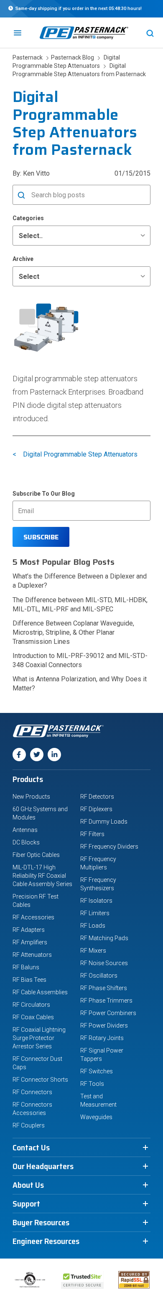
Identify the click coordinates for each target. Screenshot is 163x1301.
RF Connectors (32, 1092)
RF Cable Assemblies (40, 992)
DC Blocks (26, 842)
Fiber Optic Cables (36, 855)
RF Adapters (29, 929)
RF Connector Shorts (40, 1079)
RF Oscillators (98, 975)
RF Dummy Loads (103, 821)
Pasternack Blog (71, 57)
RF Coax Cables (33, 1017)
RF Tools (92, 1083)
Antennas (25, 830)
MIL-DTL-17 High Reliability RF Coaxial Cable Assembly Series (42, 875)
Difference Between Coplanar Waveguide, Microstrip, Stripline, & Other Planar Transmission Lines (73, 632)
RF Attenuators (32, 954)
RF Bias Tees (29, 979)
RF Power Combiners (108, 1013)
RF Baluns (26, 967)
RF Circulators (31, 1004)
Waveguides (96, 1117)
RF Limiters (95, 913)
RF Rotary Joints (102, 1038)
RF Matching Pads (104, 938)
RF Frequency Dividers (109, 846)
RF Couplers (29, 1125)
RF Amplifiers (30, 942)
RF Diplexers (96, 809)
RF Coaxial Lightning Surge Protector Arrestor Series (39, 1038)
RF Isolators (96, 900)
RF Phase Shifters (103, 988)
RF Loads (92, 925)
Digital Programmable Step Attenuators (80, 454)
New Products (31, 796)
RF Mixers (93, 950)
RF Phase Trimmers (106, 1000)
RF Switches (96, 1071)
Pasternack (28, 57)
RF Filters (92, 834)
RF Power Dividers (104, 1025)
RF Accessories (33, 917)
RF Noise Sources (104, 963)
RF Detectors (97, 796)
